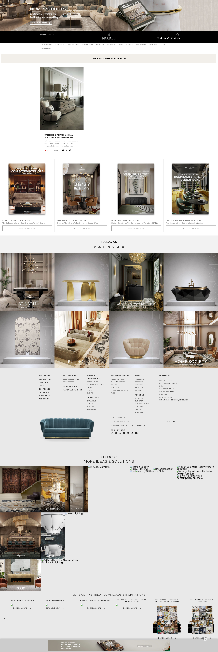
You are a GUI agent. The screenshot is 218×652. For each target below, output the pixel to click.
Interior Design (87, 44)
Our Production (142, 404)
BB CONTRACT (68, 382)
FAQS (113, 393)
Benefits (115, 387)
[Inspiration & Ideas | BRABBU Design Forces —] (109, 37)
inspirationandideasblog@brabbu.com (169, 400)
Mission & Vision (118, 379)
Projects (139, 387)
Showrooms (140, 412)
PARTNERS (109, 457)
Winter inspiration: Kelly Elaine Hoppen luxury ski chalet (59, 137)
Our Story (139, 401)
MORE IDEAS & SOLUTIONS (109, 461)
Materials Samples (72, 390)
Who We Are (140, 398)
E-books (90, 406)
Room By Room (70, 387)
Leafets (90, 404)
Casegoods (44, 376)
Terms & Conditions (119, 390)
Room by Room (46, 48)
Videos (138, 390)
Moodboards (92, 409)
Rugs (41, 386)
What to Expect (118, 382)
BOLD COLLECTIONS (71, 379)
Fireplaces (44, 396)
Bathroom (44, 392)
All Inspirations (47, 44)
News (89, 390)
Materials (99, 44)
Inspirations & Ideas (96, 385)
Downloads (153, 44)
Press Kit (139, 382)
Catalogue (91, 401)
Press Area (139, 379)
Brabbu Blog (92, 382)
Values (114, 385)
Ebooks (120, 44)
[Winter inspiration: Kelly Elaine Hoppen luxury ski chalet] (62, 98)
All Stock (44, 399)
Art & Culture (72, 44)
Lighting (43, 382)
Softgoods (44, 389)
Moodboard (111, 44)
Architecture (59, 44)
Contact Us (165, 376)
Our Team (139, 406)
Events (90, 393)
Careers (138, 409)
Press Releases (141, 385)
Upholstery (45, 379)
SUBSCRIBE (171, 421)
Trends (162, 44)
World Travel (140, 44)
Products (129, 44)
